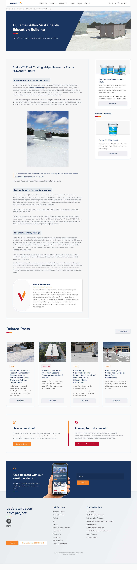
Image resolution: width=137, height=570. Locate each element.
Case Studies (20, 8)
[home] (16, 3)
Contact (123, 3)
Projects (72, 3)
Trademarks (57, 534)
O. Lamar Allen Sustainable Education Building (38, 8)
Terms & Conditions (60, 544)
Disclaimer (56, 537)
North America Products (95, 515)
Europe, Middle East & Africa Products (99, 521)
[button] (43, 3)
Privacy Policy (58, 540)
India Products (91, 524)
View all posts (123, 331)
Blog (54, 521)
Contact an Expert (21, 444)
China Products (91, 537)
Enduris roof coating (36, 87)
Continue (83, 483)
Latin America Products (94, 518)
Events (55, 524)
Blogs (13, 8)
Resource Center (58, 511)
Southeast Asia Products (95, 528)
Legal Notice (57, 531)
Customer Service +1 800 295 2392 (33, 543)
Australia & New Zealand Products (98, 531)
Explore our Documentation (86, 444)
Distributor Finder (59, 515)
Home (8, 8)
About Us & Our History (61, 528)
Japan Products (91, 534)
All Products (90, 511)
